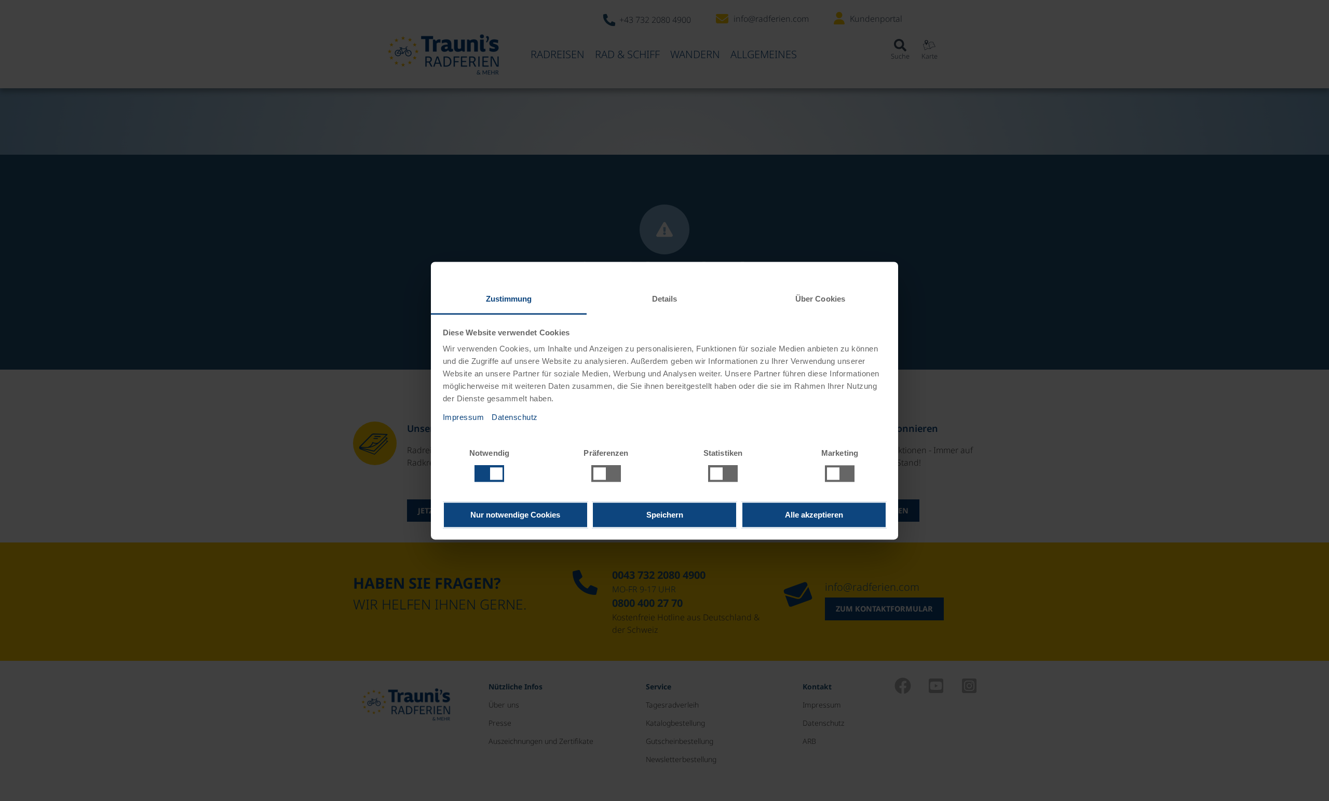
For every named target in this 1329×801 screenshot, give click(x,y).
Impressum (463, 417)
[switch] (606, 473)
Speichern (664, 514)
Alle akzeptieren (814, 514)
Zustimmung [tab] (509, 298)
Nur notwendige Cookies (515, 514)
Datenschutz (515, 417)
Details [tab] (664, 298)
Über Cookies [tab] (820, 298)
